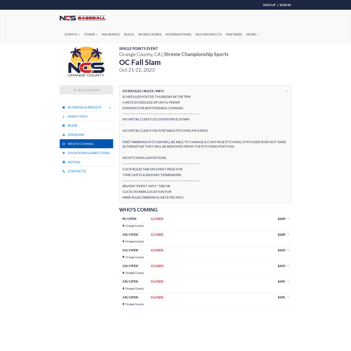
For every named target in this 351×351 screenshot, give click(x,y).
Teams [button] (90, 34)
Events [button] (71, 34)
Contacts (76, 171)
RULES (129, 34)
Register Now (88, 90)
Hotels (73, 162)
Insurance (111, 34)
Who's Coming (80, 144)
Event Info (77, 116)
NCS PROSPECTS (209, 34)
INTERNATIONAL (179, 34)
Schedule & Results (84, 107)
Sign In (285, 5)
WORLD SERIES (149, 34)
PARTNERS (234, 34)
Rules (72, 125)
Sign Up (269, 5)
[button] (205, 222)
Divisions (75, 134)
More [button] (251, 34)
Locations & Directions (88, 153)
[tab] (205, 222)
